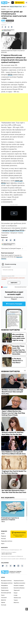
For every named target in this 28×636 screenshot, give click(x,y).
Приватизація (4, 590)
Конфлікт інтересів (19, 585)
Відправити (14, 282)
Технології (4, 597)
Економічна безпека (19, 588)
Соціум (15, 592)
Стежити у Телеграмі (15, 304)
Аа (12, 2)
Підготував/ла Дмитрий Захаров (11, 248)
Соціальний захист (19, 580)
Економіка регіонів (6, 592)
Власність (16, 602)
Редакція (3, 536)
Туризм (16, 600)
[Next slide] (25, 7)
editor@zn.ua (22, 558)
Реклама (3, 538)
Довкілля (3, 600)
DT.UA (10, 75)
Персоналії (16, 590)
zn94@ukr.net (19, 556)
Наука (2, 595)
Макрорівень (4, 585)
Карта (2, 543)
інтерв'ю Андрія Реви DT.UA (13, 230)
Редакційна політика (6, 541)
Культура (3, 605)
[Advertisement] (14, 107)
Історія (15, 595)
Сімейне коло (17, 597)
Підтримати (20, 2)
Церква (3, 602)
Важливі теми (5, 6)
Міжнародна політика (6, 583)
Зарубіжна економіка (19, 583)
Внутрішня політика (6, 580)
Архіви (3, 533)
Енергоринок (4, 588)
